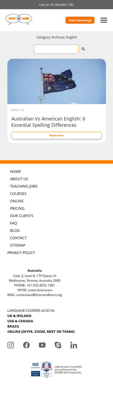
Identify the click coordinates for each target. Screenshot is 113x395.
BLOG (15, 230)
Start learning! (80, 20)
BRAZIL (13, 326)
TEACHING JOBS (24, 186)
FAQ (13, 223)
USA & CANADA (20, 321)
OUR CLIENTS (21, 215)
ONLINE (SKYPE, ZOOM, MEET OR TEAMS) (41, 331)
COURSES (18, 193)
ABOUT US (19, 178)
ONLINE (17, 200)
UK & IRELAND (19, 315)
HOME (15, 171)
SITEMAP (17, 245)
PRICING (17, 208)
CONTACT (18, 237)
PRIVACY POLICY (21, 252)
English (18, 110)
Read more (56, 135)
